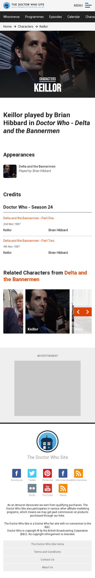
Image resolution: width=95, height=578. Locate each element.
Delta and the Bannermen (21, 218)
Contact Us (47, 559)
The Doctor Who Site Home (47, 544)
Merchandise (63, 480)
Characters (25, 26)
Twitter (32, 480)
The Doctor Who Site (47, 457)
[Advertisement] (47, 388)
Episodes (55, 17)
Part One (48, 218)
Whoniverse (11, 17)
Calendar (73, 17)
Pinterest (47, 480)
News (63, 495)
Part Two (48, 240)
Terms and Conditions (47, 551)
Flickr (32, 495)
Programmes (34, 17)
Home (7, 26)
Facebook (17, 480)
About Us (47, 567)
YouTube (47, 495)
